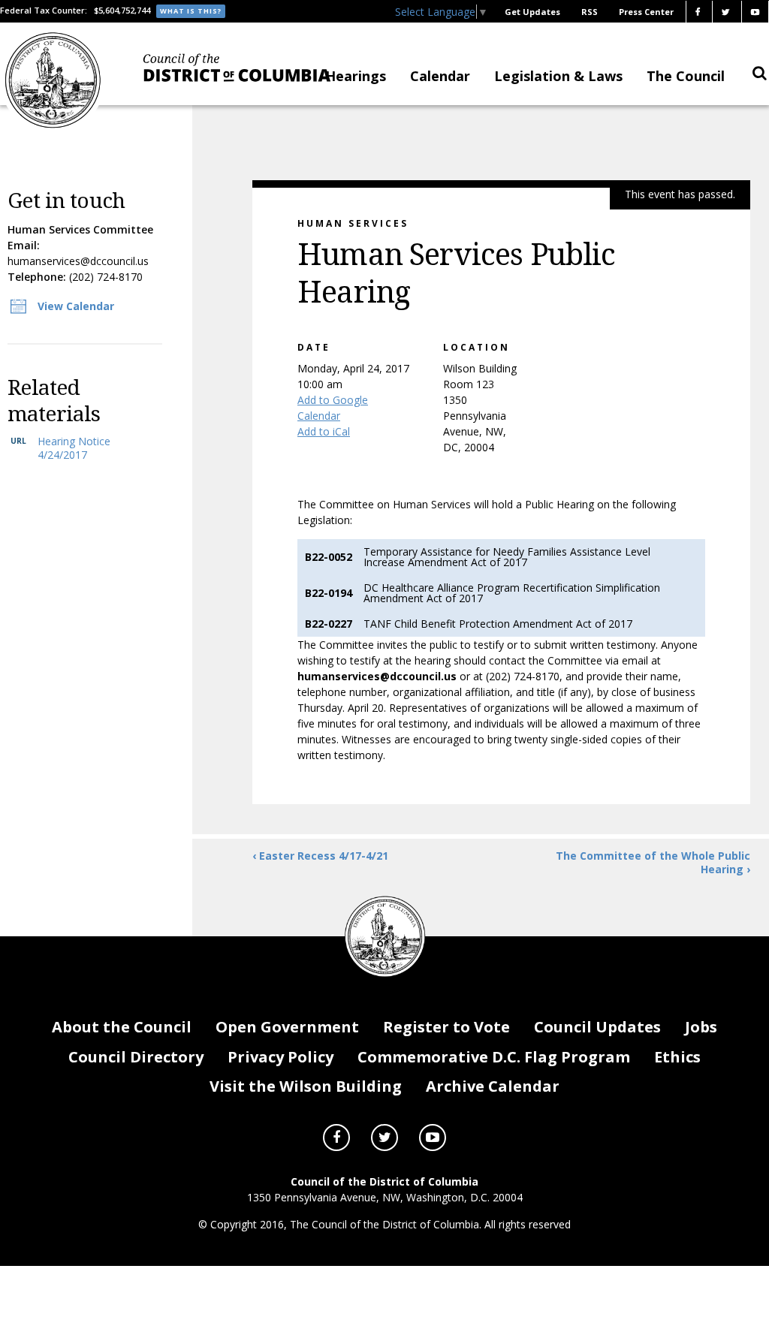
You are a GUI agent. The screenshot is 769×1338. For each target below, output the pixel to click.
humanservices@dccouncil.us (78, 261)
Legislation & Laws (558, 76)
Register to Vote (446, 1027)
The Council (686, 76)
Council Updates (597, 1027)
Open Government (287, 1027)
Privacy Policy (280, 1057)
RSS (589, 11)
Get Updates (532, 11)
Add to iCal (323, 431)
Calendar (440, 76)
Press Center (646, 11)
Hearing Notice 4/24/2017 (74, 448)
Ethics (677, 1057)
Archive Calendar (492, 1086)
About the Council (121, 1027)
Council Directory (136, 1057)
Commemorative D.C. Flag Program (493, 1057)
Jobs (701, 1027)
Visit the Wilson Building (306, 1086)
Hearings (355, 76)
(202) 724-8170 (106, 277)
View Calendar (76, 306)
